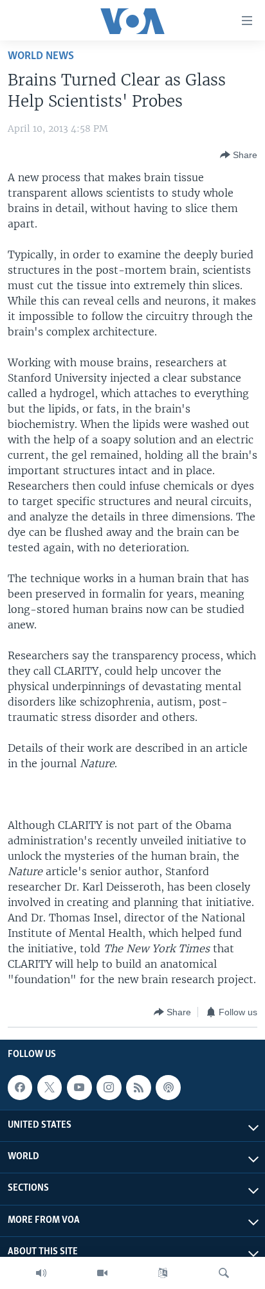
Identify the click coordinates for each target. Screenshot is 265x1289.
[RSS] (138, 1087)
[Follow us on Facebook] (20, 1087)
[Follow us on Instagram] (108, 1087)
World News (41, 56)
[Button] (238, 155)
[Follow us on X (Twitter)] (49, 1087)
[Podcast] (168, 1087)
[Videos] (102, 1273)
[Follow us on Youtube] (79, 1087)
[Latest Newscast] (41, 1273)
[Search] (224, 1273)
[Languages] (162, 1273)
